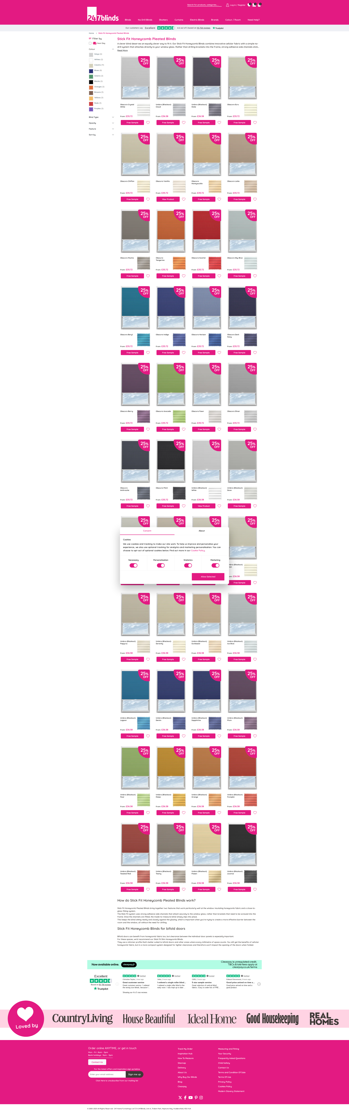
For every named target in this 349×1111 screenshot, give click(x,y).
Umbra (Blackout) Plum (235, 719)
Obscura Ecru (233, 104)
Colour (92, 49)
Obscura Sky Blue (235, 258)
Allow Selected (208, 576)
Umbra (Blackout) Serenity (163, 642)
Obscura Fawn (198, 411)
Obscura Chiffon (127, 181)
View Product (168, 199)
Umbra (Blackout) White (199, 489)
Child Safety (224, 1063)
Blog (180, 1081)
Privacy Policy (224, 1081)
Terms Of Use (224, 1077)
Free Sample (132, 122)
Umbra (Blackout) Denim (163, 719)
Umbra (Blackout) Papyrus (128, 642)
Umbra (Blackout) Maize (163, 796)
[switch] (161, 565)
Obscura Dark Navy (233, 335)
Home (91, 33)
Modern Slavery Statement (231, 1091)
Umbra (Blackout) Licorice (235, 872)
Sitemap (182, 1063)
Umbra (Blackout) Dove (235, 489)
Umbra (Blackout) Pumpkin (235, 796)
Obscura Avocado (163, 411)
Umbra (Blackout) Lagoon (128, 719)
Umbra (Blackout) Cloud (163, 105)
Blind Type (93, 117)
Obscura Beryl (126, 334)
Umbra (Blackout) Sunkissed (199, 642)
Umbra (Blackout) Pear (128, 796)
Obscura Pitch (162, 488)
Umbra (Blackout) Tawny (163, 872)
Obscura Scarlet (199, 258)
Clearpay (182, 1086)
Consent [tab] (147, 530)
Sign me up (134, 1074)
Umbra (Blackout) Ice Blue (235, 642)
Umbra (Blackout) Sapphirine (199, 719)
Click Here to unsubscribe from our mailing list (117, 1080)
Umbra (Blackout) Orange (199, 796)
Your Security (224, 1053)
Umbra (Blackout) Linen (235, 565)
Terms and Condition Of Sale (232, 1072)
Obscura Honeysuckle (197, 182)
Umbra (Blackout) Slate (199, 105)
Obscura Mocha (127, 258)
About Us (182, 1072)
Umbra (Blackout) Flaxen (199, 872)
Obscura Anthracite (124, 489)
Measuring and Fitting (228, 1049)
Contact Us (97, 1062)
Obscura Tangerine (160, 259)
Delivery (182, 1067)
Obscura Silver (233, 411)
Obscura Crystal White (127, 105)
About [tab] (202, 530)
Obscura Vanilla (163, 181)
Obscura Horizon (199, 334)
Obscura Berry (126, 411)
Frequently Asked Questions (231, 1058)
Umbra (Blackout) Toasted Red (128, 872)
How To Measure (186, 1058)
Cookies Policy (225, 1086)
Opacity (92, 123)
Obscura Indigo (162, 334)
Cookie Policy (198, 550)
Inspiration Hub (185, 1053)
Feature (92, 129)
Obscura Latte (233, 181)
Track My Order (185, 1049)
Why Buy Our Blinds (187, 1077)
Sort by (92, 134)
